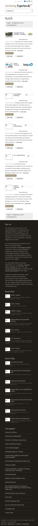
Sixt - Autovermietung (19, 155)
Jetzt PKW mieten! (11, 175)
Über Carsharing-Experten (10, 474)
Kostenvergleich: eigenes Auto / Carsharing (14, 451)
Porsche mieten (8, 497)
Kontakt (18, 524)
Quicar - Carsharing (15, 329)
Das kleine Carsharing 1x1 (10, 482)
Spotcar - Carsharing (15, 303)
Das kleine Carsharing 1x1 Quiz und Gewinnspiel (15, 493)
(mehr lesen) (20, 50)
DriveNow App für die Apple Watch (18, 381)
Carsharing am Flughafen (10, 465)
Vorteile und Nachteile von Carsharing (13, 444)
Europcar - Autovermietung (16, 187)
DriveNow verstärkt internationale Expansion (20, 418)
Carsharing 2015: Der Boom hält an (18, 410)
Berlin (7, 267)
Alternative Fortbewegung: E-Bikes (12, 501)
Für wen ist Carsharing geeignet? (12, 447)
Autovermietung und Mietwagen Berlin (13, 436)
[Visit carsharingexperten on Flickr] (31, 1)
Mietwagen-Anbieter (25, 247)
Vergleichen (20, 56)
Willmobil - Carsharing (15, 295)
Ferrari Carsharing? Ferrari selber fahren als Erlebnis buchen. (17, 461)
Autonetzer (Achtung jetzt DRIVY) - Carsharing (20, 33)
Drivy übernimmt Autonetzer (17, 362)
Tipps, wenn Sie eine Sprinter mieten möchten (14, 505)
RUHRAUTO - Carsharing (16, 311)
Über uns (3, 524)
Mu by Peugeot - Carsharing (17, 94)
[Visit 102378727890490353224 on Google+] (29, 1)
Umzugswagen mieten (10, 508)
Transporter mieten (9, 512)
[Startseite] (19, 5)
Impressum (25, 524)
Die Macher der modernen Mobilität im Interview (15, 478)
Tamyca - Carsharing (16, 64)
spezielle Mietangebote (12, 271)
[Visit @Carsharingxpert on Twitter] (27, 1)
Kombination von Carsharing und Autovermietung (15, 440)
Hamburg (27, 265)
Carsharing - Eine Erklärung (11, 432)
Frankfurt (12, 267)
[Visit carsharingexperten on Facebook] (25, 1)
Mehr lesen (10, 56)
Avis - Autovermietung (18, 125)
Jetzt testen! (10, 53)
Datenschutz (11, 524)
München (20, 265)
